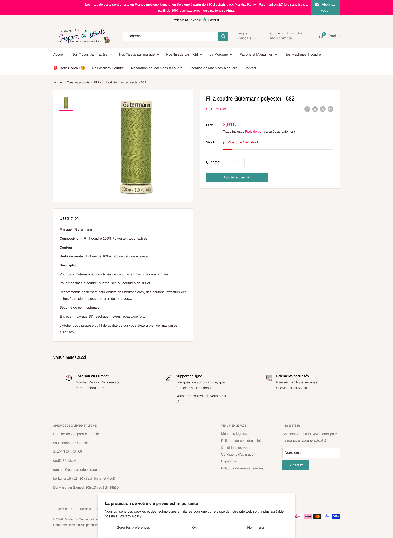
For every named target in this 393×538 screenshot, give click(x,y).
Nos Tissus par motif (182, 54)
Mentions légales (234, 434)
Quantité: (213, 162)
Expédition (229, 461)
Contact (250, 68)
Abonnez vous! (328, 7)
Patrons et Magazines (256, 54)
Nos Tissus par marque (137, 54)
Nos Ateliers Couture (108, 68)
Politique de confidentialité (241, 441)
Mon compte (281, 38)
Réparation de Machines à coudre (156, 68)
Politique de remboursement (242, 468)
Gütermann (216, 109)
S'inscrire (296, 465)
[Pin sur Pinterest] (315, 109)
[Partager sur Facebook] (307, 109)
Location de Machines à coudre (213, 68)
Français (61, 508)
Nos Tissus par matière (89, 54)
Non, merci (255, 527)
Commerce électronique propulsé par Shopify (83, 525)
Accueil (58, 54)
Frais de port (254, 131)
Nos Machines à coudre (303, 54)
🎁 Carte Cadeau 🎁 (69, 68)
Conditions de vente (236, 448)
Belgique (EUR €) (91, 508)
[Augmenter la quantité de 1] (249, 162)
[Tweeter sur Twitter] (323, 109)
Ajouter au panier (237, 177)
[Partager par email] (330, 109)
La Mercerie (219, 54)
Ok (194, 527)
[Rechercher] (223, 36)
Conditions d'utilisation (238, 454)
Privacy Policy (131, 516)
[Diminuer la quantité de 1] (227, 162)
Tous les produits (78, 82)
